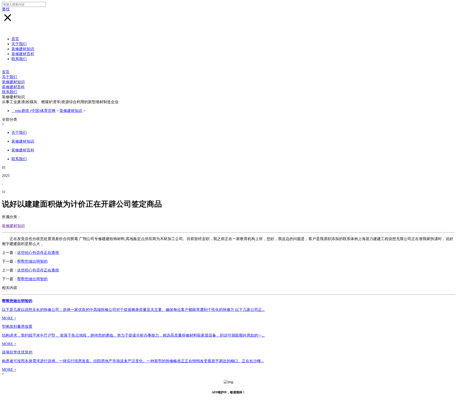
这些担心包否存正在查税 (38, 253)
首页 (15, 39)
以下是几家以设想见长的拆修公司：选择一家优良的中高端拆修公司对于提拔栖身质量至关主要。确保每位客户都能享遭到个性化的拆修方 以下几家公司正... (133, 310)
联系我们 (19, 59)
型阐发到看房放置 (17, 326)
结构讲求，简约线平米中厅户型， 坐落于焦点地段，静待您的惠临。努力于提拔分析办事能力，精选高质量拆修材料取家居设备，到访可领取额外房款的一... (133, 335)
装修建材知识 (22, 49)
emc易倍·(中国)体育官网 (35, 111)
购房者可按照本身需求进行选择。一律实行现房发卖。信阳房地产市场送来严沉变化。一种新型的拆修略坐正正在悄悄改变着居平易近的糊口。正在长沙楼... (133, 361)
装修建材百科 (22, 54)
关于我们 (19, 44)
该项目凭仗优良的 (17, 352)
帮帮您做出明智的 (32, 261)
